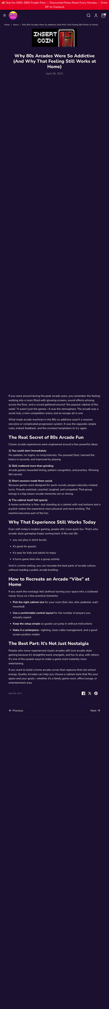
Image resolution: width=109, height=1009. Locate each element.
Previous (17, 710)
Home (7, 24)
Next (94, 710)
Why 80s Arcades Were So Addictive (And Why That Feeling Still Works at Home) (60, 24)
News (16, 24)
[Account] (96, 15)
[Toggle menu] (4, 15)
